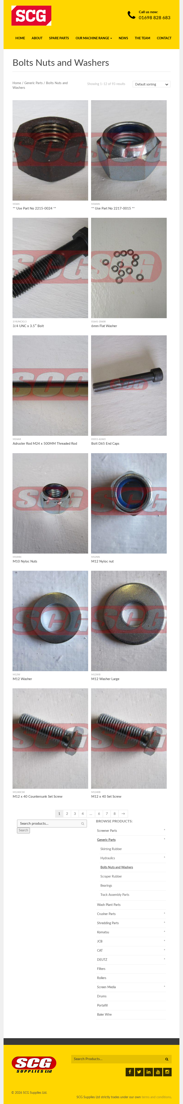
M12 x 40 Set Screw (106, 796)
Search (23, 830)
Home (20, 38)
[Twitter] (139, 1072)
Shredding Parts (108, 923)
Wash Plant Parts (109, 905)
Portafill (102, 1005)
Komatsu (103, 932)
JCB (99, 941)
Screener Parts (107, 830)
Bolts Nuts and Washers (116, 867)
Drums (101, 996)
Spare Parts (59, 38)
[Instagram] (167, 1072)
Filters (101, 969)
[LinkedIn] (148, 1072)
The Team (142, 38)
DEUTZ (102, 959)
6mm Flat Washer (104, 326)
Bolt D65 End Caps (105, 444)
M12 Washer (22, 679)
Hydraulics (107, 858)
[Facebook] (130, 1072)
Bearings (106, 885)
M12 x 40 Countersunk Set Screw (37, 796)
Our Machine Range (93, 38)
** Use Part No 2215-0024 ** (34, 208)
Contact (164, 38)
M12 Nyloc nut (102, 561)
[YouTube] (158, 1072)
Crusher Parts (106, 914)
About (37, 38)
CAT (100, 950)
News (123, 38)
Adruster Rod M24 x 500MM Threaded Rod (45, 444)
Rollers (101, 978)
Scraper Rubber (111, 876)
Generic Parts (33, 83)
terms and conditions (156, 1097)
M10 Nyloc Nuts (25, 561)
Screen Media (106, 987)
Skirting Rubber (111, 849)
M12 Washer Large (105, 679)
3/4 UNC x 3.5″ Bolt (28, 326)
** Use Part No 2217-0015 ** (113, 208)
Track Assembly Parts (114, 894)
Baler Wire (104, 1014)
